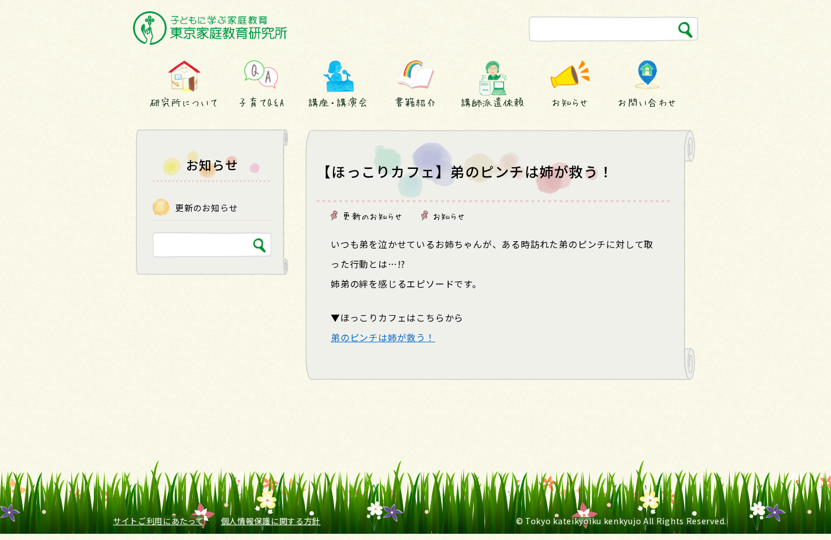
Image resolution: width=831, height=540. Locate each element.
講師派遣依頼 (493, 102)
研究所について (184, 102)
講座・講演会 (338, 102)
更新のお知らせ (372, 215)
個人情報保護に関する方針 (271, 520)
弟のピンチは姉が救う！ (383, 337)
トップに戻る (796, 510)
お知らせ (569, 102)
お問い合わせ (647, 102)
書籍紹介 (415, 102)
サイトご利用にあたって (158, 520)
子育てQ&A (261, 102)
